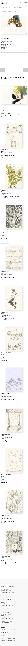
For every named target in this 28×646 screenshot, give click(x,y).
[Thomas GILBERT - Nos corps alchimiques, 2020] (14, 95)
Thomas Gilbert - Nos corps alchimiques (10, 11)
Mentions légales (5, 632)
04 (7, 571)
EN (22, 2)
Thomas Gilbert (5, 38)
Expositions (8, 7)
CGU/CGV (3, 631)
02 (4, 571)
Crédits (3, 634)
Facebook (2, 627)
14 (10, 571)
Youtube (6, 627)
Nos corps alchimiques (17, 7)
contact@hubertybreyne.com (8, 592)
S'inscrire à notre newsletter (8, 629)
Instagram (4, 627)
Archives (3, 635)
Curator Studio (11, 640)
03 (5, 571)
